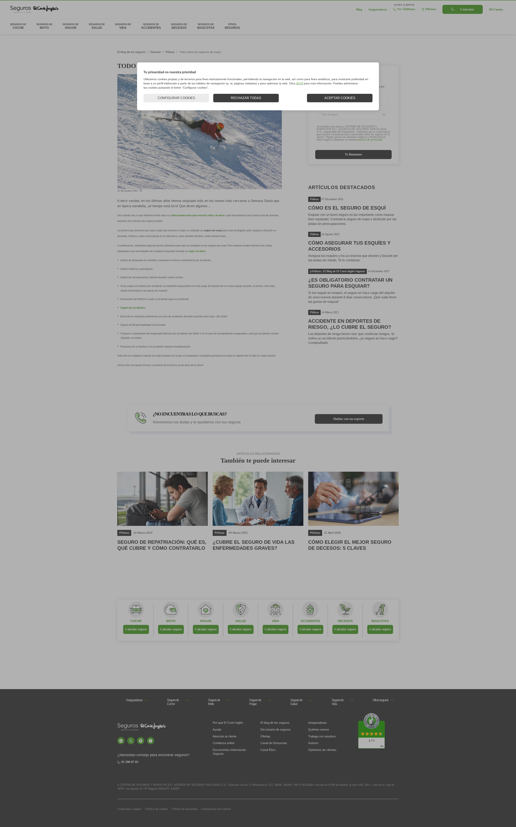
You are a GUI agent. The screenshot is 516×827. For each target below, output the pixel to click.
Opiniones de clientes (322, 750)
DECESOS (345, 621)
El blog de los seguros (131, 52)
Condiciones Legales (129, 808)
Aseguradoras (317, 722)
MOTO (171, 621)
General (155, 52)
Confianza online (223, 743)
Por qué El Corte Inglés (228, 722)
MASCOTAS (380, 621)
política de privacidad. (370, 139)
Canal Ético (268, 750)
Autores (313, 743)
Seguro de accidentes (132, 307)
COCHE (135, 621)
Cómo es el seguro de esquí (347, 208)
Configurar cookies (176, 98)
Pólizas (170, 52)
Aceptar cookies (339, 98)
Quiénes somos (318, 729)
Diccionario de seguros (275, 729)
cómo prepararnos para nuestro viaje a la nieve (197, 215)
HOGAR (205, 621)
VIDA (275, 621)
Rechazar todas (246, 98)
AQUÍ (299, 83)
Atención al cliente (224, 736)
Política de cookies (157, 808)
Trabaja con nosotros (322, 736)
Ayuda (217, 729)
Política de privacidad (184, 808)
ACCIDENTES (310, 621)
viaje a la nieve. (197, 251)
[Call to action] (121, 740)
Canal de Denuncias (273, 743)
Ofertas (265, 736)
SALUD (240, 621)
